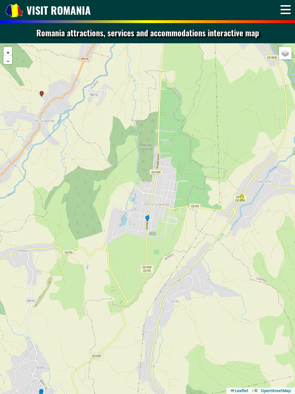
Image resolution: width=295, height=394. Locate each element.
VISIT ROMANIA (59, 10)
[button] (242, 197)
